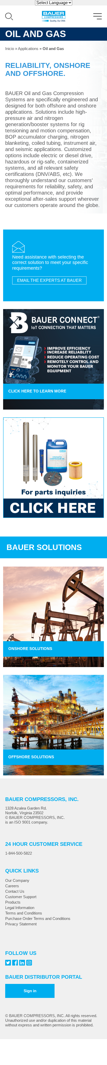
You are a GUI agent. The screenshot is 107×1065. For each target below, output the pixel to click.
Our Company (17, 880)
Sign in (30, 991)
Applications (28, 48)
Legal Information (19, 907)
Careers (12, 886)
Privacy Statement (21, 924)
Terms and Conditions (23, 913)
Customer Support (20, 897)
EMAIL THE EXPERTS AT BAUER (49, 280)
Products (13, 902)
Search (9, 16)
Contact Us (14, 891)
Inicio (9, 48)
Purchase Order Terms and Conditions (37, 918)
